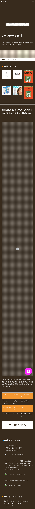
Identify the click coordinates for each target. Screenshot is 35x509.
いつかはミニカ (8, 505)
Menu (32, 2)
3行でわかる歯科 (12, 35)
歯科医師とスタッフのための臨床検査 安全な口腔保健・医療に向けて (17, 113)
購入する (19, 425)
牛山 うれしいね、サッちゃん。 (13, 503)
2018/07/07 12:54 (17, 485)
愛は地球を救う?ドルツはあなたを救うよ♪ (16, 501)
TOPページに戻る (10, 59)
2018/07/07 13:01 (20, 474)
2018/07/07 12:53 (19, 455)
